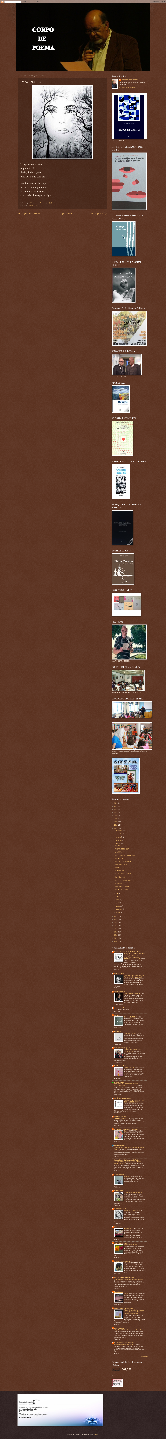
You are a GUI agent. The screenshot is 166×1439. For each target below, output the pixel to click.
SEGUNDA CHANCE (130, 1245)
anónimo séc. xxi (120, 1116)
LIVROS (118, 868)
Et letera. (117, 1015)
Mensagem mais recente (29, 213)
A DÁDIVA (118, 883)
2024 (116, 809)
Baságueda (118, 1227)
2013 (116, 929)
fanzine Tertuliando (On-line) (124, 1277)
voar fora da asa (119, 973)
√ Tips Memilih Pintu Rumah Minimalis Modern (128, 1330)
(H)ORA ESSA (32, 205)
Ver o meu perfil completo (127, 87)
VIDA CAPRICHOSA (122, 849)
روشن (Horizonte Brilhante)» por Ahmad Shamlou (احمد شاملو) (134, 976)
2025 (116, 806)
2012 (116, 932)
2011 (116, 935)
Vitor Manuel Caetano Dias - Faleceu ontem (132, 1050)
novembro (119, 834)
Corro (126, 1131)
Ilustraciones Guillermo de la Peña (126, 1160)
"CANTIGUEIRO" (120, 1174)
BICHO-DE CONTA (121, 889)
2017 (116, 916)
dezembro (119, 831)
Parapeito (117, 1031)
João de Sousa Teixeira (129, 80)
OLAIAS (118, 846)
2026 (116, 803)
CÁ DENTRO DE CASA (123, 874)
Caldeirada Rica (119, 991)
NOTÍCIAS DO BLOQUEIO (123, 1098)
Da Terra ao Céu (129, 1067)
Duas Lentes (118, 1292)
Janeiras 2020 (128, 1228)
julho (117, 893)
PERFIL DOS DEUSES (123, 861)
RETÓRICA (119, 858)
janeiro (118, 912)
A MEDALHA (119, 852)
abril (117, 903)
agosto (118, 843)
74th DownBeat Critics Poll (132, 993)
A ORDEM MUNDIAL (120, 1118)
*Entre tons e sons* (121, 1243)
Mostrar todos (144, 1356)
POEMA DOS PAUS (122, 886)
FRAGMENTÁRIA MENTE (123, 1261)
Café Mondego (119, 1328)
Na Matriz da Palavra (121, 1066)
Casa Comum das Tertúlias (123, 1308)
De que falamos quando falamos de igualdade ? (129, 1279)
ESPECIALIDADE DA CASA (124, 880)
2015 (116, 922)
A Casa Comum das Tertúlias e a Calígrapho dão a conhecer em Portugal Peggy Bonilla (134, 1311)
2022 (116, 816)
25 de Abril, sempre (130, 1033)
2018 (116, 828)
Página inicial (66, 213)
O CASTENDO (119, 1082)
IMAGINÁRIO (119, 871)
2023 (116, 812)
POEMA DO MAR (121, 864)
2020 (116, 822)
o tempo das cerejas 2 (122, 1048)
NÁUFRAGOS (120, 877)
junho (118, 897)
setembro (119, 840)
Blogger (96, 1434)
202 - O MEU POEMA (130, 1017)
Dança (126, 1294)
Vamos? (126, 1176)
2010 (116, 938)
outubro (118, 837)
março (118, 906)
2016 (116, 919)
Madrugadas (118, 1191)
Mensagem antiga (99, 213)
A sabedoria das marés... (131, 1210)
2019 (116, 825)
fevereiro (119, 909)
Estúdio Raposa (119, 1145)
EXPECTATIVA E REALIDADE (125, 855)
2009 (116, 941)
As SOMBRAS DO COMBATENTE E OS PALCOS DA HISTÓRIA (134, 1101)
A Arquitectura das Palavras (124, 1343)
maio (117, 900)
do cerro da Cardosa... (122, 1008)
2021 (116, 819)
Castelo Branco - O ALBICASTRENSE (127, 952)
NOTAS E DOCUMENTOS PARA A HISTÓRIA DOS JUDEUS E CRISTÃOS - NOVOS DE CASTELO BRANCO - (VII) (134, 956)
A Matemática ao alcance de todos (126, 1129)
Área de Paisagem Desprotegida (124, 1344)
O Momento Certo (120, 1209)
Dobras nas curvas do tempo (133, 1192)
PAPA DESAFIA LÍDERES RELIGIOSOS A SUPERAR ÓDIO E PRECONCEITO (126, 1085)
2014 (116, 925)
